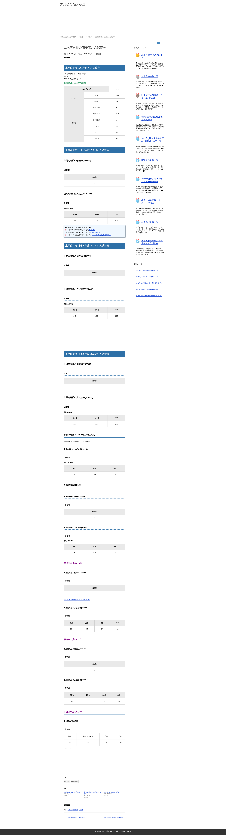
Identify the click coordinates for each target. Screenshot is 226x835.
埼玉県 (98, 54)
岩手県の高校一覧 (149, 222)
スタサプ (92, 230)
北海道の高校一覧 (149, 160)
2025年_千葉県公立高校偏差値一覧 (147, 277)
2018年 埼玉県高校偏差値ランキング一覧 (77, 600)
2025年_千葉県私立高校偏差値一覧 (147, 270)
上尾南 (70, 810)
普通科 (81, 810)
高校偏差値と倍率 (73, 5)
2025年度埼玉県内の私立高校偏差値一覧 (149, 283)
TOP (68, 37)
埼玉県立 (75, 810)
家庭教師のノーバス (98, 232)
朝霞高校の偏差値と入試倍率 (113, 817)
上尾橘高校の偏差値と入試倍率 (72, 792)
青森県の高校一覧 (149, 76)
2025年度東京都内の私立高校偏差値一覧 (149, 296)
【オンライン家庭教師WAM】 (101, 235)
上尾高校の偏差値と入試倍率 (112, 792)
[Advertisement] (113, 23)
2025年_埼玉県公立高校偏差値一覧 (147, 289)
